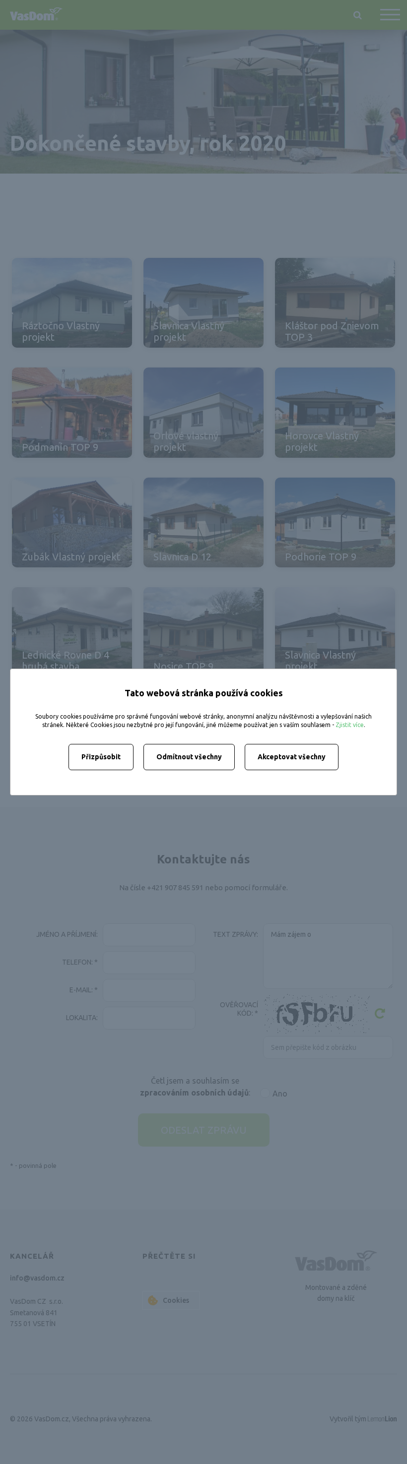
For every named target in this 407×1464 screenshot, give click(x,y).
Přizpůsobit (101, 757)
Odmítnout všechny (189, 757)
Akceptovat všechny (292, 757)
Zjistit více (350, 725)
